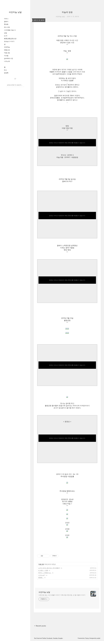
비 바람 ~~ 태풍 (43, 570)
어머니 (6, 18)
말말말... (40, 577)
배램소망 (7, 50)
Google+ (60, 638)
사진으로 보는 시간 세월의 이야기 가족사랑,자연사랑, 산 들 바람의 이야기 (62, 595)
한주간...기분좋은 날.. (44, 573)
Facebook (49, 638)
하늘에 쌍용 (67, 12)
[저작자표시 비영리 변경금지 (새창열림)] (61, 556)
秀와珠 (6, 24)
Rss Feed (36, 638)
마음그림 (7, 53)
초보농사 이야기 (9, 41)
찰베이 (6, 21)
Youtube (55, 638)
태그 (5, 70)
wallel (98, 638)
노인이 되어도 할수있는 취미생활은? (49, 568)
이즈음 (6, 55)
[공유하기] (45, 555)
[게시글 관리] (47, 555)
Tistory (87, 638)
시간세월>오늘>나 (10, 30)
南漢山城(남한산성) (10, 38)
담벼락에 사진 (8, 58)
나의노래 (7, 61)
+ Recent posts (40, 626)
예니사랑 (7, 27)
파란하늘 (7, 47)
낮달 (5, 33)
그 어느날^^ (41, 575)
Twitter (44, 638)
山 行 (5, 36)
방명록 (6, 73)
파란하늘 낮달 (15, 12)
